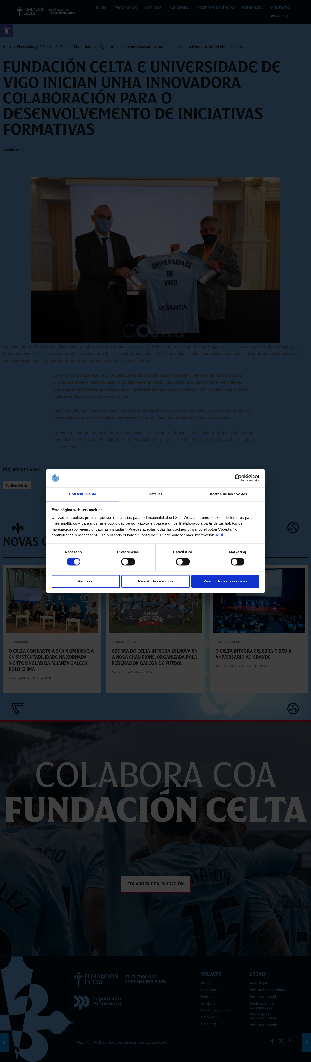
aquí (219, 535)
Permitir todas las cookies (225, 581)
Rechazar (86, 581)
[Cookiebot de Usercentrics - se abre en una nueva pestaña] (238, 478)
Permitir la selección (155, 581)
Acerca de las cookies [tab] (228, 494)
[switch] (128, 562)
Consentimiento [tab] (82, 494)
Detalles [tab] (156, 494)
